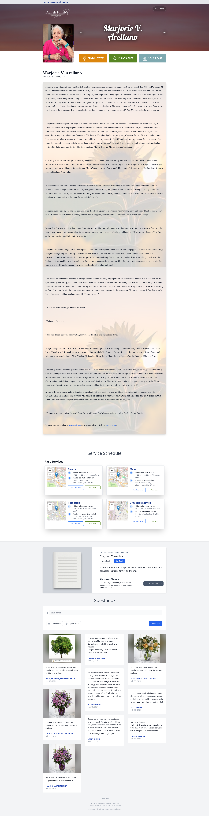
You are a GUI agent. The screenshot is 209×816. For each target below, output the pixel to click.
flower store (111, 424)
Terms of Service (111, 805)
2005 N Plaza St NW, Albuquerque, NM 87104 (83, 481)
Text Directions (76, 487)
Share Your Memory (153, 583)
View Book (106, 561)
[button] (56, 474)
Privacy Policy (97, 805)
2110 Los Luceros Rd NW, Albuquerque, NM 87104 (83, 517)
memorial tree (75, 424)
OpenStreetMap (107, 809)
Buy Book (119, 561)
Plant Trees (92, 487)
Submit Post (155, 623)
